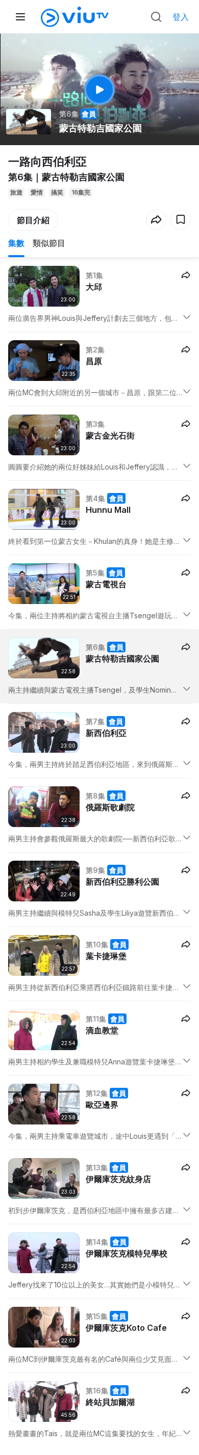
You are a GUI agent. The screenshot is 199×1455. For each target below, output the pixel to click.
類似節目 (49, 243)
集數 (16, 243)
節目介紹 (33, 220)
